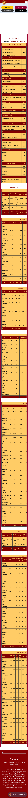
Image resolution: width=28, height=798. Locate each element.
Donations (7, 7)
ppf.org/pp (22, 784)
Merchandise (7, 10)
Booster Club (21, 7)
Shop (16, 764)
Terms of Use (21, 762)
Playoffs (22, 41)
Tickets (12, 764)
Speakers (21, 10)
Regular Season (14, 41)
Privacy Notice (13, 762)
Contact (5, 762)
